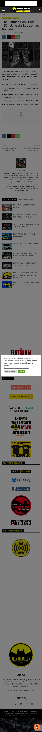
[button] (3, 10)
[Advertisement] (21, 3)
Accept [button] (21, 371)
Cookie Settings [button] (10, 371)
